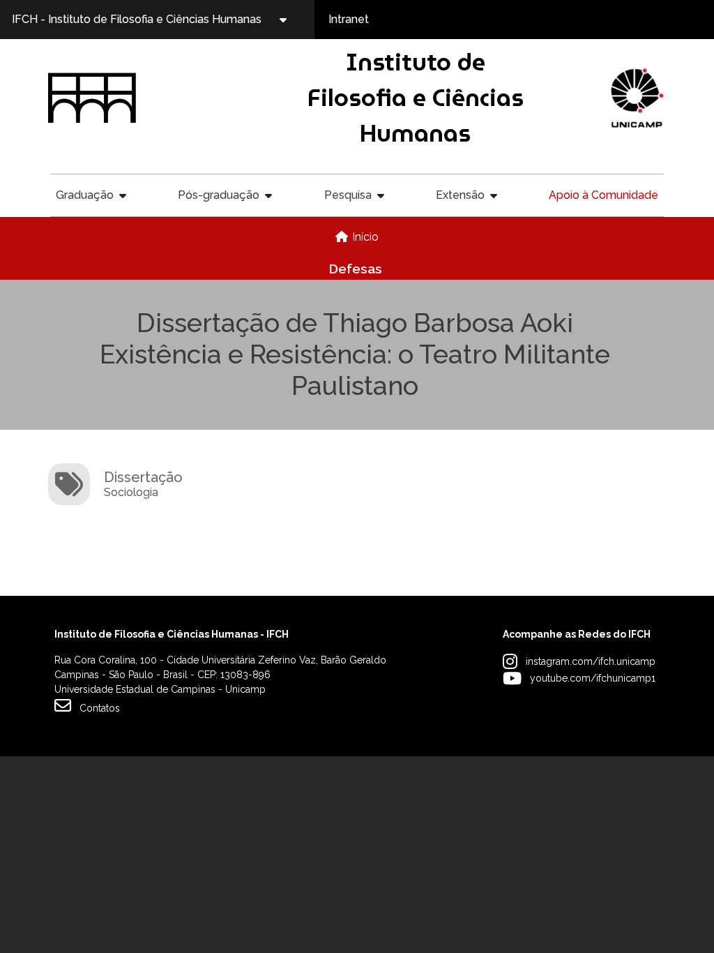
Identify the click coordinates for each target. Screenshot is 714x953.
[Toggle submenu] (294, 19)
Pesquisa (348, 195)
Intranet (348, 19)
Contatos (99, 708)
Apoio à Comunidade (603, 195)
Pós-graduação (218, 195)
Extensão (460, 195)
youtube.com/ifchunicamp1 (592, 678)
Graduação (85, 195)
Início (365, 236)
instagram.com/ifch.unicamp (590, 661)
